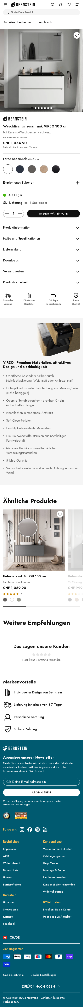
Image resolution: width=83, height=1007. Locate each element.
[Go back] (5, 22)
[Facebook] (29, 829)
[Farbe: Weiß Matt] (8, 169)
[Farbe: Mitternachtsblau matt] (20, 169)
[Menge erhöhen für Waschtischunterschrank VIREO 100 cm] (20, 213)
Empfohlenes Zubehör (18, 182)
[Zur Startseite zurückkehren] (23, 4)
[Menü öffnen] (5, 4)
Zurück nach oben (38, 986)
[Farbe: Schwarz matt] (56, 169)
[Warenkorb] (77, 5)
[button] (11, 594)
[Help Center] (52, 5)
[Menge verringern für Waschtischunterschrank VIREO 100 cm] (7, 213)
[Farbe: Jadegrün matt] (19, 600)
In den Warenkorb (53, 214)
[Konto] (61, 5)
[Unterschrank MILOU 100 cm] (34, 540)
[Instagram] (22, 829)
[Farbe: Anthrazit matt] (32, 169)
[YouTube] (45, 829)
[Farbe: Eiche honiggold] (44, 169)
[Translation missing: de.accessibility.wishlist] (69, 5)
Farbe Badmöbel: (21, 159)
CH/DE (15, 937)
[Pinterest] (37, 829)
